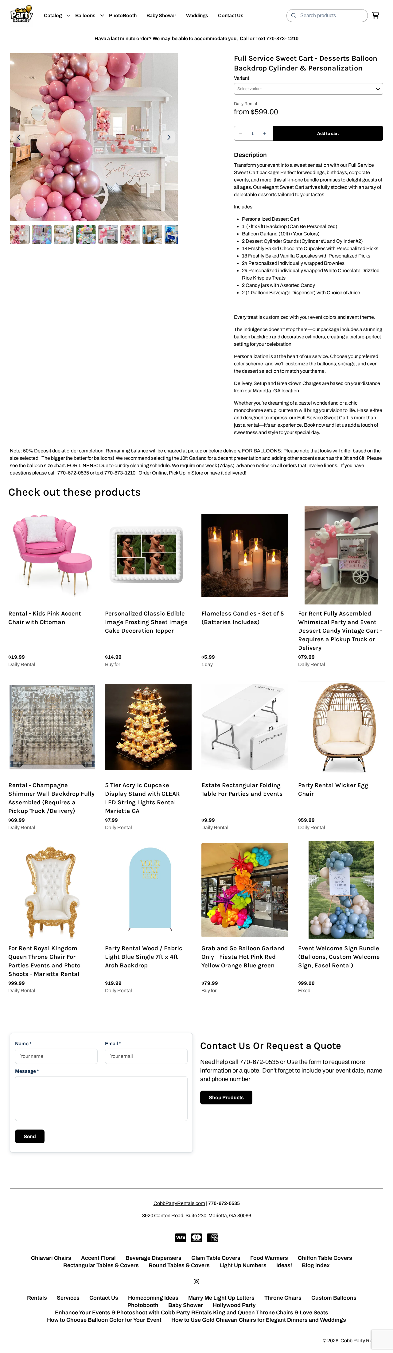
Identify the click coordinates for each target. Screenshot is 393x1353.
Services (68, 1298)
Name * (23, 1043)
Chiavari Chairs (51, 1258)
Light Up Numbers (243, 1265)
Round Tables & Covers (179, 1265)
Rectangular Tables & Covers (101, 1265)
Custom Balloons (333, 1298)
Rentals (37, 1298)
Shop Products (226, 1097)
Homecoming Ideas (153, 1298)
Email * (113, 1043)
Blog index (316, 1265)
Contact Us (103, 1298)
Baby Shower (185, 1305)
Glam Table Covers (215, 1258)
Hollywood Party (234, 1305)
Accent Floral (98, 1258)
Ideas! (284, 1265)
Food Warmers (269, 1258)
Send (30, 1136)
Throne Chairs (283, 1298)
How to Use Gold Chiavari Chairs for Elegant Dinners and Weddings (258, 1320)
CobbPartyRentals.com (179, 1203)
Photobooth (142, 1305)
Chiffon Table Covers (325, 1258)
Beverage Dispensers (153, 1258)
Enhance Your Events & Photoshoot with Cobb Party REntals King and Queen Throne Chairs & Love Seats (191, 1312)
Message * (27, 1071)
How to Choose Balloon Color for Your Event (104, 1320)
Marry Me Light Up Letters (221, 1298)
